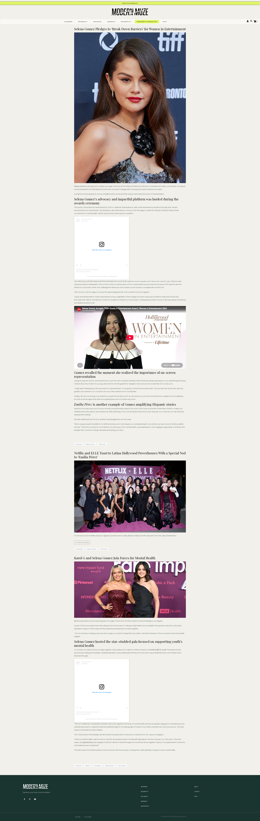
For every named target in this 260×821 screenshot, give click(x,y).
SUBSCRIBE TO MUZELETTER (147, 21)
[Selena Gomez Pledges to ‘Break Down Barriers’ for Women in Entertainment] (130, 107)
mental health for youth (157, 650)
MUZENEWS (68, 21)
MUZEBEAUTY (83, 21)
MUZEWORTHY (126, 21)
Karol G (77, 621)
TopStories (102, 444)
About (196, 786)
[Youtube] (35, 799)
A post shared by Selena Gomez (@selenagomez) (102, 719)
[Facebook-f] (24, 799)
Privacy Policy (77, 816)
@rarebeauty (88, 742)
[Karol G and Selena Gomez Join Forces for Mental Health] (130, 589)
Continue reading (82, 542)
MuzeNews (79, 549)
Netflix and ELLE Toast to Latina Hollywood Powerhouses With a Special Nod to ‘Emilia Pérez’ (130, 455)
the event (94, 284)
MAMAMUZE (111, 21)
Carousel (78, 444)
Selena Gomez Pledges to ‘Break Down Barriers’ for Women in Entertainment (130, 29)
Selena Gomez (80, 186)
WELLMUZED (97, 21)
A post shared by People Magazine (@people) (101, 276)
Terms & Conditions (88, 816)
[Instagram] (29, 799)
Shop (165, 21)
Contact (197, 791)
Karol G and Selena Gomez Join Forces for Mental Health (114, 558)
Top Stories (103, 549)
